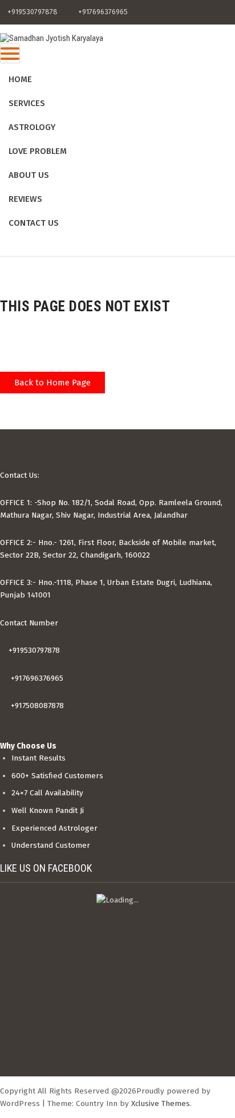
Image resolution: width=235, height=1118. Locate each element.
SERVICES (27, 103)
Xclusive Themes (160, 1103)
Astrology (32, 127)
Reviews (25, 199)
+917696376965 (36, 678)
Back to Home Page (52, 382)
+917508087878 (36, 705)
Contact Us (34, 223)
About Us (29, 175)
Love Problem (38, 151)
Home (20, 79)
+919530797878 (33, 650)
